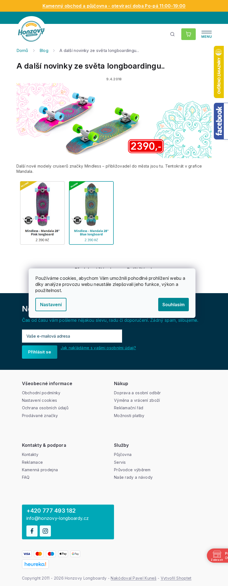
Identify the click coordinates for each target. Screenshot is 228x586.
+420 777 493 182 (51, 510)
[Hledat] (173, 34)
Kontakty (30, 454)
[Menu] (206, 34)
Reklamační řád (128, 407)
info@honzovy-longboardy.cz (57, 518)
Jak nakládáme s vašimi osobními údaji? (98, 347)
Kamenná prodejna (40, 469)
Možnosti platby (129, 415)
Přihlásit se (39, 352)
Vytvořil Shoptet (176, 578)
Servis (120, 462)
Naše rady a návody (133, 477)
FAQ (26, 477)
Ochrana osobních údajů (45, 407)
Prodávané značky (40, 415)
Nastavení (51, 304)
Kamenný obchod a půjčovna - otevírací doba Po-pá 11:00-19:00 (114, 6)
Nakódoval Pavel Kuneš (133, 578)
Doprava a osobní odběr (137, 392)
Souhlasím (173, 304)
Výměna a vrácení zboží (137, 400)
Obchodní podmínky (41, 392)
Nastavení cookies (39, 400)
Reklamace (32, 462)
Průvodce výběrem (132, 469)
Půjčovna (123, 454)
